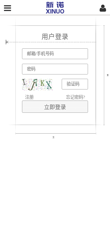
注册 (29, 97)
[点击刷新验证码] (37, 84)
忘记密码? (75, 97)
